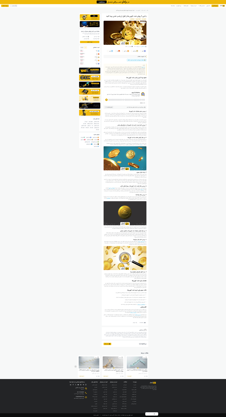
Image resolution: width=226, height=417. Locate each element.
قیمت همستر (105, 408)
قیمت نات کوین (83, 125)
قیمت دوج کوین (104, 396)
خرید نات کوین (114, 403)
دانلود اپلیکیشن (134, 396)
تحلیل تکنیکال (186, 5)
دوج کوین (108, 198)
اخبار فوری (208, 5)
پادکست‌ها (173, 5)
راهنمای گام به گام (133, 399)
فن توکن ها (95, 394)
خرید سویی (95, 146)
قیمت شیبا (105, 394)
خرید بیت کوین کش (94, 141)
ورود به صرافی (4, 5)
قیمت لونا (105, 401)
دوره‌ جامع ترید (178, 5)
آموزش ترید (144, 19)
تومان (82, 47)
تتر (85, 47)
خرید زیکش (95, 144)
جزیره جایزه (95, 399)
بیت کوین (142, 189)
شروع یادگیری (215, 5)
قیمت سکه (82, 127)
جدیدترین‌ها (95, 408)
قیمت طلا (87, 127)
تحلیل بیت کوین (94, 384)
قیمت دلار (91, 127)
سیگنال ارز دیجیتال (123, 408)
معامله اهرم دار (124, 389)
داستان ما (134, 384)
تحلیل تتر (95, 387)
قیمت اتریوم (105, 392)
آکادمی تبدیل (124, 399)
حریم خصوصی (134, 394)
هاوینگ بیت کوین (112, 188)
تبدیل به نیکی (124, 394)
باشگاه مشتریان (124, 406)
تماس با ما (134, 387)
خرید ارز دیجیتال (194, 5)
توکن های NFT (95, 396)
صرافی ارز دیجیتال (133, 312)
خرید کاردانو (86, 141)
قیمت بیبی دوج (104, 406)
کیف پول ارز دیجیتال (94, 406)
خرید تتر (86, 121)
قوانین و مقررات (134, 389)
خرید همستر (115, 410)
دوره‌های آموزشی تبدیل (123, 396)
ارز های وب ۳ (95, 392)
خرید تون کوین (96, 127)
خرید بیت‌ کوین (96, 125)
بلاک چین (95, 401)
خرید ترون (82, 139)
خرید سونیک (115, 396)
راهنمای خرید (134, 401)
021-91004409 (80, 392)
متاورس (96, 403)
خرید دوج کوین (89, 139)
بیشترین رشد (95, 410)
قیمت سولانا (105, 403)
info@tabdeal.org (80, 396)
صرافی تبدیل (91, 121)
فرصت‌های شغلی (133, 403)
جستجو (16, 6)
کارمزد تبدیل (134, 392)
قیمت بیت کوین (96, 121)
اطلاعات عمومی (138, 19)
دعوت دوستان (124, 401)
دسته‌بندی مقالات (202, 5)
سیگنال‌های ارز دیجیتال (141, 304)
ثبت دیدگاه (107, 344)
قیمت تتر (84, 123)
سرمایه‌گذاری (132, 19)
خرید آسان (124, 387)
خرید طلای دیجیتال (114, 408)
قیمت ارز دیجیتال (89, 123)
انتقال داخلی (124, 392)
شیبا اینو (141, 144)
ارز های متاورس (95, 389)
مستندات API (124, 403)
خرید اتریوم (88, 137)
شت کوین (143, 67)
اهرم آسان (124, 384)
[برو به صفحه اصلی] (222, 6)
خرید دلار (97, 129)
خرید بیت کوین (95, 137)
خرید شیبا (96, 139)
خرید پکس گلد (114, 406)
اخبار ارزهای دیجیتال (141, 241)
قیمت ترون (105, 399)
